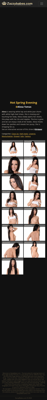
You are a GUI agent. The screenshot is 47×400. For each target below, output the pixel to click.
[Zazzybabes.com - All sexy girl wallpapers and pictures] (17, 3)
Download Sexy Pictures (37, 386)
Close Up (15, 134)
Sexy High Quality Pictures (10, 375)
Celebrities (21, 378)
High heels (24, 134)
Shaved (17, 136)
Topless (28, 136)
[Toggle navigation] (41, 3)
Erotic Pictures (12, 384)
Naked (4, 381)
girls (29, 376)
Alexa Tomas (24, 106)
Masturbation (7, 136)
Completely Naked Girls (28, 384)
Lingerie (32, 134)
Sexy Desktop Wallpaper (12, 382)
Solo (22, 136)
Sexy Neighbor (22, 379)
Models (27, 378)
